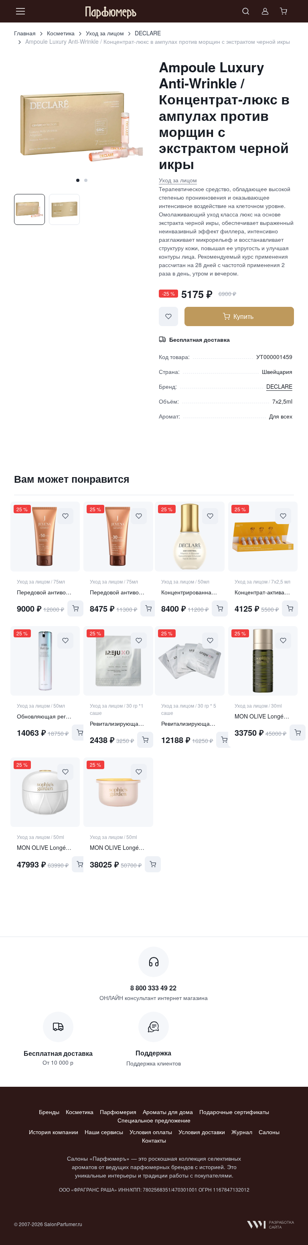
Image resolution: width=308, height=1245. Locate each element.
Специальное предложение (154, 1120)
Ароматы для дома (168, 1112)
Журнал (241, 1132)
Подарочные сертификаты (234, 1112)
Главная (25, 33)
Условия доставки (201, 1132)
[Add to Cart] (75, 608)
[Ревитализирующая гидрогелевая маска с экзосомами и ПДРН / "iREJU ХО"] (118, 661)
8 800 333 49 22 (153, 987)
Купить (243, 316)
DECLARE (148, 33)
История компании (53, 1132)
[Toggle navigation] (20, 11)
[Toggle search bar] (245, 11)
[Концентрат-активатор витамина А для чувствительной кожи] (263, 536)
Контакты (154, 1140)
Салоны (269, 1132)
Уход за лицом (105, 33)
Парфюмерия (118, 1112)
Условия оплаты (151, 1132)
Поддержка (153, 1052)
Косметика (61, 33)
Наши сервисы (104, 1132)
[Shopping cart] (284, 11)
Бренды (49, 1112)
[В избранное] (168, 316)
